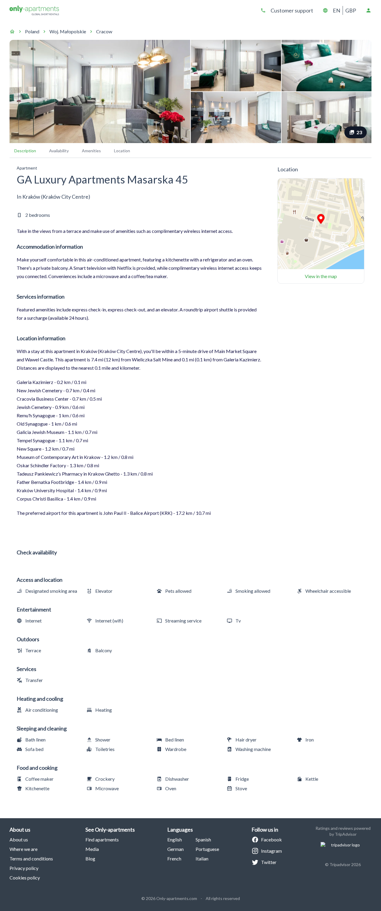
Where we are (24, 849)
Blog (90, 858)
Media (92, 849)
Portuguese (207, 849)
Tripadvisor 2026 (345, 864)
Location (122, 150)
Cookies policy (25, 877)
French (174, 858)
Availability (59, 150)
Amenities (91, 150)
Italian (202, 858)
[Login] (368, 10)
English (174, 839)
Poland (32, 31)
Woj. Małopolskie (67, 31)
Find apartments (102, 839)
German (175, 849)
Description (25, 150)
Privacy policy (24, 868)
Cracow (104, 31)
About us (19, 839)
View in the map (321, 276)
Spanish (203, 839)
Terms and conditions (31, 858)
